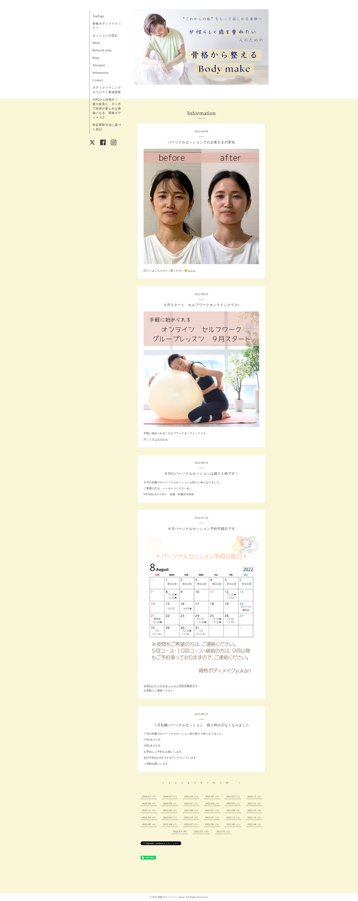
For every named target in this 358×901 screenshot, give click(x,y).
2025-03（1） (212, 796)
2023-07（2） (212, 810)
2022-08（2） (170, 824)
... (233, 782)
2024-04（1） (212, 803)
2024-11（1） (254, 796)
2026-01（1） (170, 796)
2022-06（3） (212, 824)
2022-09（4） (149, 824)
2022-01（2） (223, 831)
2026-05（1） (149, 796)
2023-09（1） (170, 810)
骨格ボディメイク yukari (171, 897)
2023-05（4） (254, 810)
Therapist (98, 65)
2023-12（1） (254, 803)
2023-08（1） (191, 810)
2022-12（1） (233, 817)
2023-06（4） (233, 810)
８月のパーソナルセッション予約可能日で (169, 685)
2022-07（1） (191, 824)
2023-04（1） (149, 817)
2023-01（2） (212, 817)
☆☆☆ (191, 270)
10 (226, 782)
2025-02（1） (233, 796)
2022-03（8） (180, 831)
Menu (96, 42)
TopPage (98, 16)
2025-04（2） (191, 796)
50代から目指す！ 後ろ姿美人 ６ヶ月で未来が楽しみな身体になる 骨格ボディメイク (106, 108)
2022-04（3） (254, 824)
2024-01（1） (233, 803)
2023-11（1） (149, 810)
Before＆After (102, 50)
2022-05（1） (233, 824)
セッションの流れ (105, 35)
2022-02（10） (202, 831)
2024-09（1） (149, 803)
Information (100, 72)
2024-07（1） (191, 803)
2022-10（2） (254, 817)
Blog (95, 57)
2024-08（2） (170, 803)
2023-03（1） (170, 817)
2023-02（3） (191, 817)
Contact (97, 80)
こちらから (161, 439)
